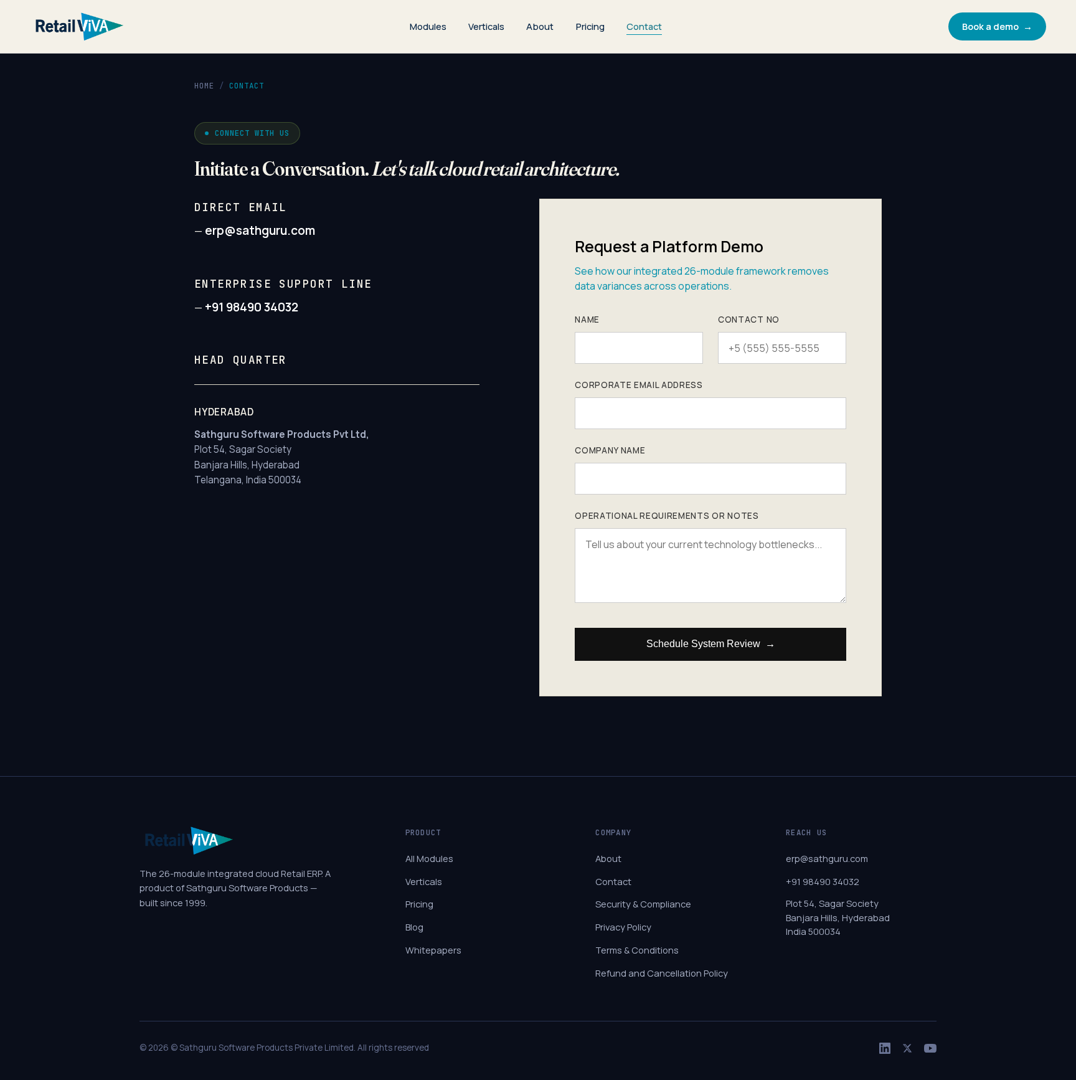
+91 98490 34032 (250, 307)
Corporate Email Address (639, 385)
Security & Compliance (643, 904)
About (540, 26)
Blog (414, 927)
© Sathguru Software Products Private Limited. (263, 1047)
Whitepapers (433, 950)
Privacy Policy (623, 927)
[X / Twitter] (907, 1048)
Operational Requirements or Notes (666, 515)
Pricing (590, 26)
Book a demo (997, 26)
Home (204, 85)
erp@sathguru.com (258, 230)
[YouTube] (930, 1048)
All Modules (429, 858)
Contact (644, 26)
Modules (428, 26)
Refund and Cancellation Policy (661, 973)
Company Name (610, 450)
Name (587, 319)
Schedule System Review (710, 643)
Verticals (486, 26)
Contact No (749, 319)
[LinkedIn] (884, 1048)
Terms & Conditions (637, 950)
